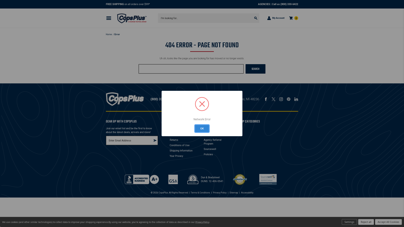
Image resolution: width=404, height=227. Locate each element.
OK (202, 128)
